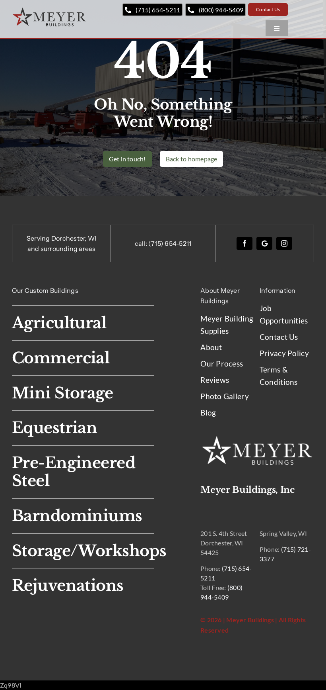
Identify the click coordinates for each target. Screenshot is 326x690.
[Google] (264, 243)
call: (141, 243)
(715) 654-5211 (169, 243)
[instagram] (284, 243)
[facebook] (244, 243)
